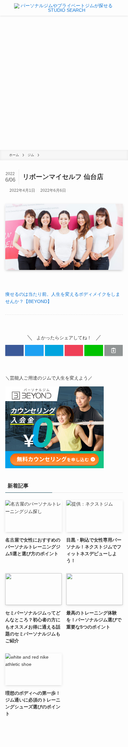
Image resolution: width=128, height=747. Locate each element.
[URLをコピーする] (113, 350)
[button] (14, 350)
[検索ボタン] (122, 8)
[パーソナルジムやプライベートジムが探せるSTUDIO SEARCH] (64, 8)
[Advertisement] (64, 83)
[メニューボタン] (6, 8)
